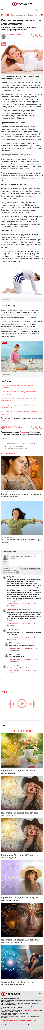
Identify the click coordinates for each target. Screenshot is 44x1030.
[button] (37, 9)
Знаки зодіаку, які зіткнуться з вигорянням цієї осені (17, 983)
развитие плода (29, 444)
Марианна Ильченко (14, 610)
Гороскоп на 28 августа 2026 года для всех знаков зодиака (20, 941)
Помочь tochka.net (18, 15)
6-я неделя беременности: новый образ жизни (21, 540)
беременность (12, 444)
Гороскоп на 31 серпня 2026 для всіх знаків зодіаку (19, 771)
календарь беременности (17, 449)
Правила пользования (7, 1020)
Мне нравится (26, 603)
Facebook (24, 432)
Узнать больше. (37, 1024)
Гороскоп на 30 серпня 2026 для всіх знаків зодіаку (19, 814)
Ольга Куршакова (14, 35)
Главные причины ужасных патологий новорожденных (21, 495)
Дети (3, 45)
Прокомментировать (13, 603)
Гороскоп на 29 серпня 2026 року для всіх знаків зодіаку (20, 898)
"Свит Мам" (5, 420)
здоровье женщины (15, 446)
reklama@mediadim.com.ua (30, 1010)
